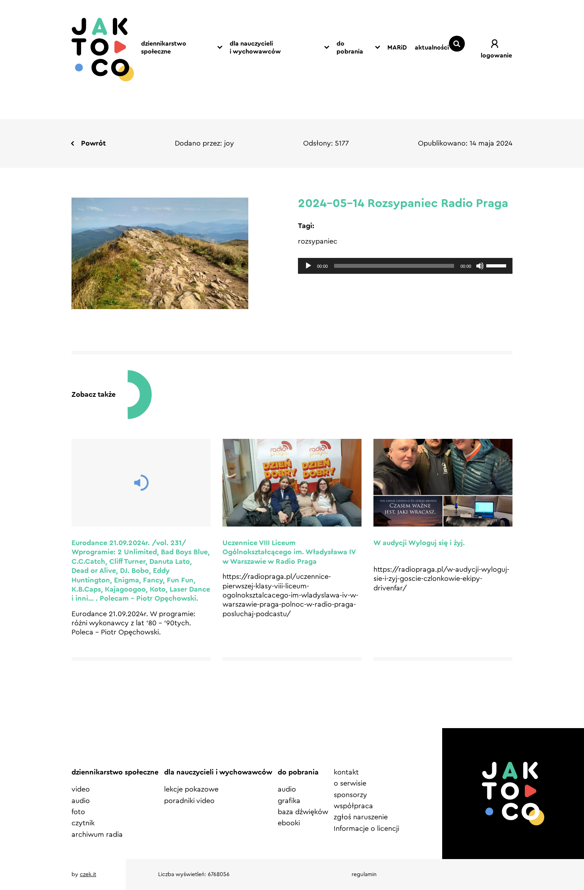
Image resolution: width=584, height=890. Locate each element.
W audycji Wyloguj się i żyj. (419, 542)
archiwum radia (97, 834)
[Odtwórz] (308, 266)
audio (81, 800)
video (81, 789)
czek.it (88, 874)
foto (78, 811)
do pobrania (349, 47)
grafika (289, 800)
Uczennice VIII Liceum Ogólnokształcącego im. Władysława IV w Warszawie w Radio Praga (289, 552)
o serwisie (350, 783)
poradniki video (189, 800)
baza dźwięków (303, 811)
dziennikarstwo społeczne (163, 47)
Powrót (93, 143)
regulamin (364, 874)
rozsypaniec (317, 241)
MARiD (397, 47)
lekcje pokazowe (191, 789)
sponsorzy (350, 794)
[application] (405, 266)
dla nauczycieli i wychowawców (255, 47)
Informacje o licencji (366, 828)
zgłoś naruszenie (361, 817)
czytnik (83, 823)
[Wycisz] (480, 266)
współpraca (353, 805)
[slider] (497, 265)
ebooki (289, 823)
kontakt (346, 772)
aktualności (432, 47)
